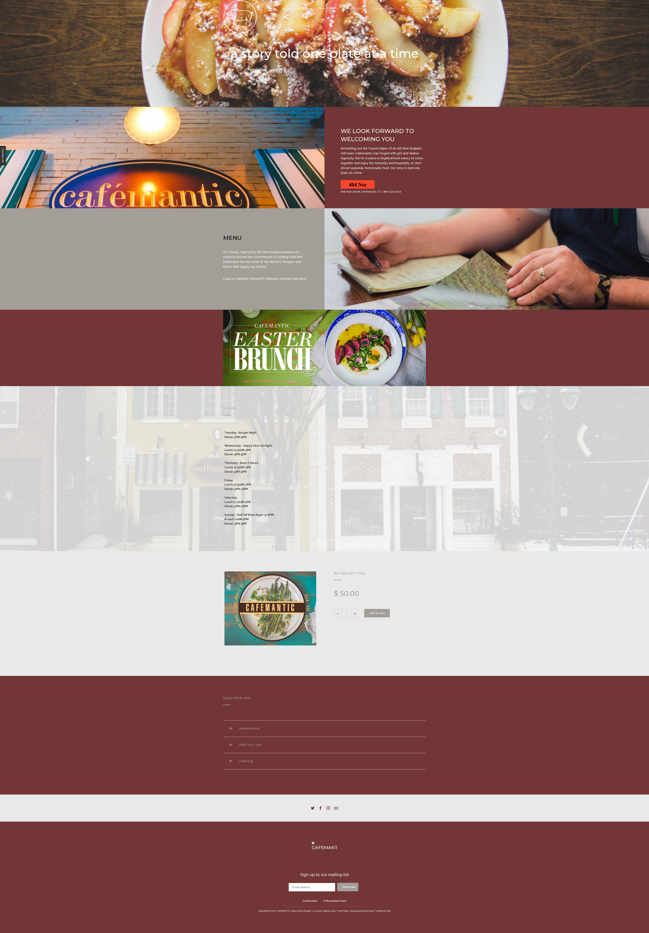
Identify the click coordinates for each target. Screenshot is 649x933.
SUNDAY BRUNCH (293, 279)
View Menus (305, 8)
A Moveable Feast (334, 900)
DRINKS (272, 279)
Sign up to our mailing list (324, 874)
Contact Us (3, 155)
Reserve (287, 8)
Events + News (329, 8)
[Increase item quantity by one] (355, 613)
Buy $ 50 (417, 8)
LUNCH (228, 279)
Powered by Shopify (301, 911)
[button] (358, 184)
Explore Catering (384, 8)
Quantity (339, 605)
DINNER (242, 279)
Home (271, 8)
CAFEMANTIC (283, 911)
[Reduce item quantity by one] (338, 613)
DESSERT (257, 279)
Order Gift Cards (355, 8)
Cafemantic (310, 900)
